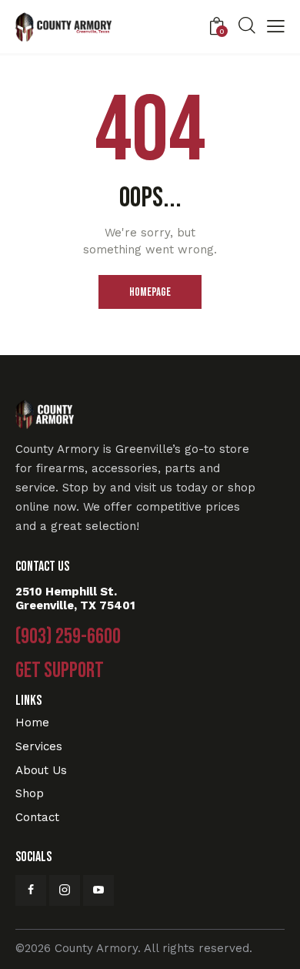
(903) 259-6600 (68, 637)
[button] (276, 28)
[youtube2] (98, 890)
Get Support (59, 671)
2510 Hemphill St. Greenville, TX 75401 (75, 598)
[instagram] (64, 890)
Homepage (150, 292)
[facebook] (30, 890)
